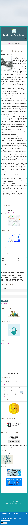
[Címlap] (14, 30)
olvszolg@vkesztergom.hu (10, 212)
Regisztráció (4, 303)
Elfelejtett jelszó (4, 305)
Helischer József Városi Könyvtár (14, 35)
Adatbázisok (14, 501)
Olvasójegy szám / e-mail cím (8, 288)
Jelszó (2, 293)
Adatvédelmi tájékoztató (14, 503)
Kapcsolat (14, 506)
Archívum (14, 498)
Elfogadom (3, 522)
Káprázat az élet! (5, 343)
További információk (5, 520)
